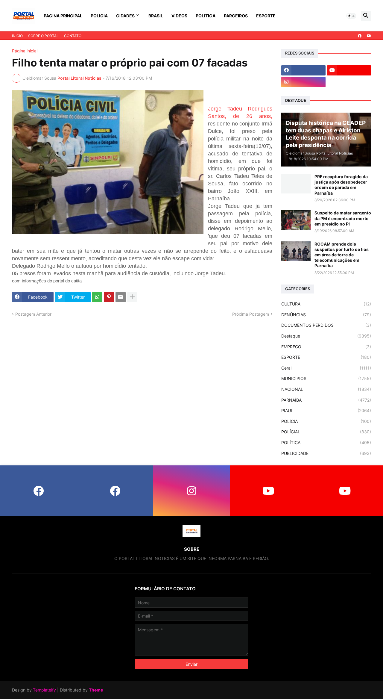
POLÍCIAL (326, 431)
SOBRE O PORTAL (43, 36)
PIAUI (326, 410)
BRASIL (155, 15)
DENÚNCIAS (326, 314)
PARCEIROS (236, 15)
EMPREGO (326, 346)
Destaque (326, 335)
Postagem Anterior (33, 314)
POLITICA (205, 15)
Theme (96, 689)
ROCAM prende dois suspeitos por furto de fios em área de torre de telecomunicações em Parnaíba (341, 254)
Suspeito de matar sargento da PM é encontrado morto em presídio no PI (342, 218)
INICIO (17, 36)
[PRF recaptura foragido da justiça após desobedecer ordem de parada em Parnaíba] (296, 183)
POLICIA (99, 15)
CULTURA (326, 303)
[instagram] (303, 82)
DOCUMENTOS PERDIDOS (326, 325)
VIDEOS (179, 15)
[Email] (120, 297)
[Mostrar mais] (132, 297)
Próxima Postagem (250, 314)
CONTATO (72, 36)
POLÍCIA (326, 421)
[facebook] (359, 36)
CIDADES (125, 15)
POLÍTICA (326, 442)
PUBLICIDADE (326, 453)
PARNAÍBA (326, 400)
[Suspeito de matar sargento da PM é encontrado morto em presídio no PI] (296, 220)
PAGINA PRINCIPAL (63, 15)
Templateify (44, 689)
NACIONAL (326, 389)
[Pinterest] (109, 297)
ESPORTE (266, 15)
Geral (326, 367)
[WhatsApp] (97, 297)
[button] (351, 16)
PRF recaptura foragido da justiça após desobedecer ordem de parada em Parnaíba (341, 185)
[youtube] (369, 36)
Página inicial (24, 51)
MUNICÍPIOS (326, 378)
